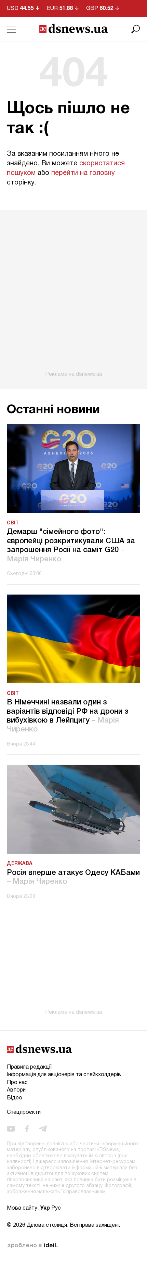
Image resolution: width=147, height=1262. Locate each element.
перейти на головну (83, 173)
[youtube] (11, 1128)
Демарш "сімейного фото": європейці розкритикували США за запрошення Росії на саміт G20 (71, 545)
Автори (16, 1090)
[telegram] (43, 1128)
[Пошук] (135, 29)
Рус (56, 1208)
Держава (19, 864)
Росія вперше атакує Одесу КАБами (73, 877)
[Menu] (11, 29)
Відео (14, 1098)
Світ (13, 523)
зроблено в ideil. (32, 1245)
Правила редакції (29, 1067)
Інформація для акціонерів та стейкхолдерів (64, 1074)
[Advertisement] (73, 293)
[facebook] (27, 1128)
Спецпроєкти (24, 1112)
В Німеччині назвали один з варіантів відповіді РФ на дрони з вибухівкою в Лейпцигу (68, 716)
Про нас (17, 1082)
